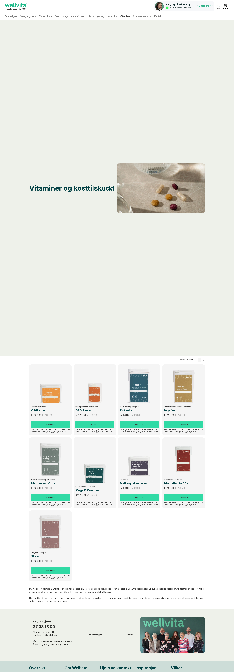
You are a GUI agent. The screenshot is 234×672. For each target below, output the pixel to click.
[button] (191, 360)
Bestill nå (50, 424)
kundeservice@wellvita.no (45, 635)
